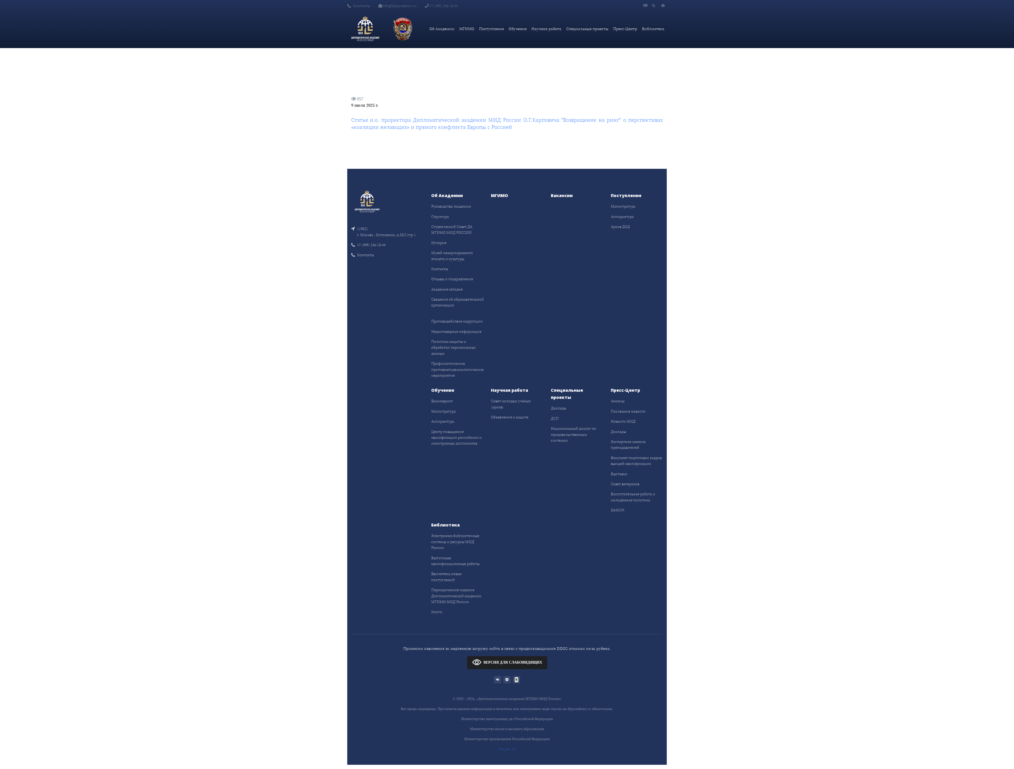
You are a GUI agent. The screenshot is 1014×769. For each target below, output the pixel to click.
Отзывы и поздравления (452, 279)
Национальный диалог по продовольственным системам (573, 434)
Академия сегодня (447, 289)
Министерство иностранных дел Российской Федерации (507, 719)
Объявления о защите (509, 417)
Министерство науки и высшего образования (507, 729)
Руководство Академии (451, 206)
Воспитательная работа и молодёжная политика (633, 496)
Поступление (491, 28)
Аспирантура (622, 216)
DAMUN (617, 510)
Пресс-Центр (625, 28)
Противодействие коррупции (457, 321)
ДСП (555, 418)
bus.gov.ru (507, 749)
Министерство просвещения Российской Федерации (507, 739)
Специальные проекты (587, 28)
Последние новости (628, 411)
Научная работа (546, 28)
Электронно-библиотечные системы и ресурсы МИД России (455, 541)
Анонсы (618, 401)
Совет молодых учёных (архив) (511, 403)
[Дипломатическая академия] (365, 29)
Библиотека (653, 28)
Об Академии (441, 28)
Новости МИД (623, 421)
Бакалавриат (442, 401)
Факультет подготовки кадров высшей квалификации (636, 460)
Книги (436, 611)
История (438, 242)
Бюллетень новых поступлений (446, 576)
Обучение (518, 28)
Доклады (558, 408)
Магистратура (623, 206)
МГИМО (466, 28)
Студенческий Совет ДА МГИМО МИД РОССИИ (451, 229)
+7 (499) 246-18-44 (443, 5)
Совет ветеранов (625, 484)
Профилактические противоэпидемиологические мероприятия (457, 369)
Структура (440, 216)
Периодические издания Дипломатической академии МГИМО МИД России (456, 595)
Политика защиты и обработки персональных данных (453, 347)
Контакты (361, 5)
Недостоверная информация (456, 331)
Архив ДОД (620, 226)
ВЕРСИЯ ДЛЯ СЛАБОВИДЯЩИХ (512, 662)
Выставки (619, 474)
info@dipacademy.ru (399, 5)
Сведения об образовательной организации (457, 302)
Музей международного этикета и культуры (452, 255)
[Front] (367, 201)
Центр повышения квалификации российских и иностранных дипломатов (456, 437)
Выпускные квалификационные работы (455, 560)
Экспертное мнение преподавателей (628, 444)
